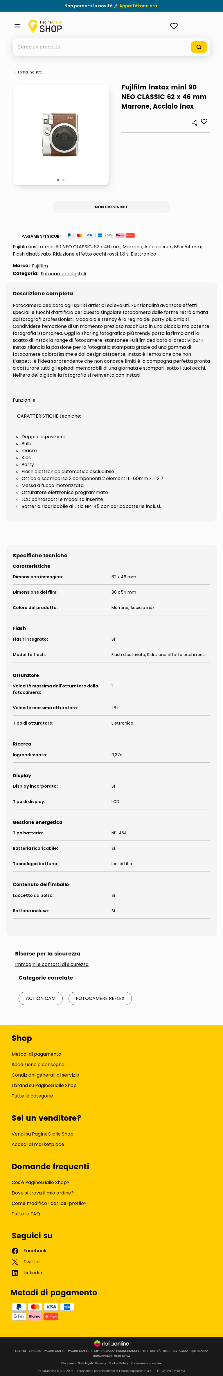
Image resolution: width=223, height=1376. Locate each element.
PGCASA (107, 1351)
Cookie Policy (118, 1363)
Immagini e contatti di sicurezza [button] (52, 964)
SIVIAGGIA (180, 1351)
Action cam (40, 998)
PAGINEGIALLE (55, 1351)
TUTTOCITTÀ (152, 1351)
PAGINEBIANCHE (128, 1351)
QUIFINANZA (199, 1351)
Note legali (85, 1363)
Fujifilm (40, 266)
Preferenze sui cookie (146, 1363)
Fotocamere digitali (63, 273)
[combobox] (111, 47)
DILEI (166, 1351)
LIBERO (20, 1351)
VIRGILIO (35, 1351)
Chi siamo (68, 1363)
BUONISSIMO (102, 1356)
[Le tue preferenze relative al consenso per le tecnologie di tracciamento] (212, 1365)
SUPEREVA (122, 1356)
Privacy (100, 1363)
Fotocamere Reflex (100, 998)
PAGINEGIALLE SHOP (83, 1351)
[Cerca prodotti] (199, 47)
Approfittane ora (138, 6)
